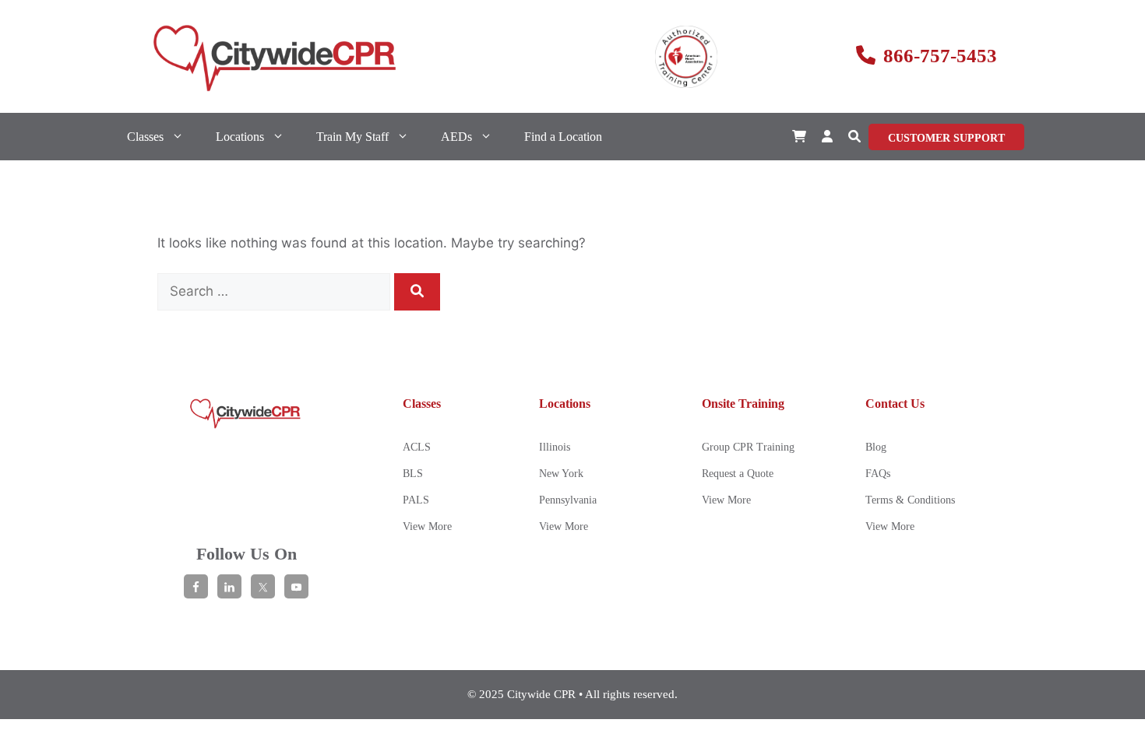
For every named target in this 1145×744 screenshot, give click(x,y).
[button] (854, 136)
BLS (413, 473)
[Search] (417, 292)
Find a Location (563, 136)
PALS (416, 500)
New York (561, 473)
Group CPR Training (748, 447)
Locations (240, 136)
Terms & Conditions (910, 500)
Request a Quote (737, 473)
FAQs (877, 473)
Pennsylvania (568, 500)
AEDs (456, 136)
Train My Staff (352, 136)
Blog (875, 447)
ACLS (417, 447)
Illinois (554, 447)
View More (427, 526)
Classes (145, 136)
